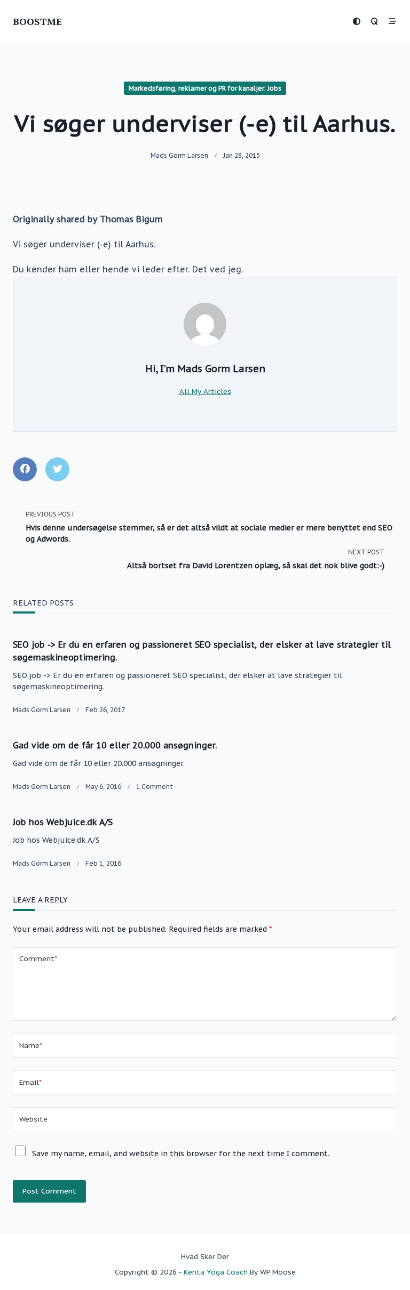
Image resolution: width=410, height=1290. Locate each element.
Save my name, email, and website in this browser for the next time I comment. (180, 1153)
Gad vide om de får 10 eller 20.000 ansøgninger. (115, 745)
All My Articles (205, 391)
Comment (38, 958)
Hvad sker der (205, 1256)
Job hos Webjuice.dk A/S (63, 822)
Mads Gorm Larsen (179, 155)
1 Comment (154, 787)
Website (33, 1119)
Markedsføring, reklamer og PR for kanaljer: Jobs (205, 88)
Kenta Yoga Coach (216, 1272)
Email (30, 1082)
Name (30, 1045)
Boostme (37, 21)
